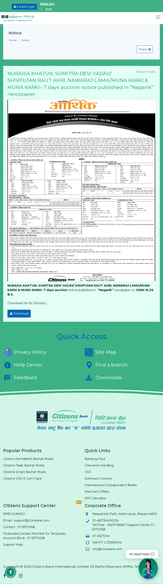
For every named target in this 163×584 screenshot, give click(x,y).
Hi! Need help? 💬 (142, 554)
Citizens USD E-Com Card (22, 478)
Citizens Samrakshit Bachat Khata (28, 459)
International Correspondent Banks (111, 485)
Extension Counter (98, 478)
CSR (88, 472)
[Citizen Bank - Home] (21, 18)
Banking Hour (95, 459)
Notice (25, 40)
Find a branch (111, 365)
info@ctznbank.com (107, 549)
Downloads (108, 377)
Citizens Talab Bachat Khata (23, 465)
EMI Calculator (95, 498)
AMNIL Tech (132, 567)
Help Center (28, 365)
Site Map (105, 352)
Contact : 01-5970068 (19, 527)
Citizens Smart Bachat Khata (24, 472)
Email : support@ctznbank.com (26, 520)
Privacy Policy (30, 352)
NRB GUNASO (14, 514)
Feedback (25, 377)
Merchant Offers (97, 492)
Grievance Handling (99, 465)
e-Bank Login (25, 6)
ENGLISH (47, 4)
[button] (159, 17)
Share (143, 49)
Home (13, 40)
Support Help (13, 545)
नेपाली (48, 9)
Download (20, 313)
